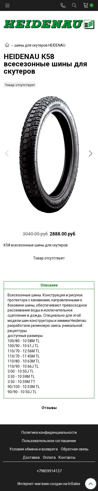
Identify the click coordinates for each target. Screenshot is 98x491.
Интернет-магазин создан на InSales (49, 484)
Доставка (31, 457)
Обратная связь (75, 449)
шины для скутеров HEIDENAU (39, 45)
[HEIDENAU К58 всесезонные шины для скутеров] (49, 154)
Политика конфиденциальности (49, 432)
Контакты (67, 457)
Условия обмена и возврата (33, 449)
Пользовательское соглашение (49, 441)
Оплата (49, 457)
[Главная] (7, 45)
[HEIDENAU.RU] (49, 23)
